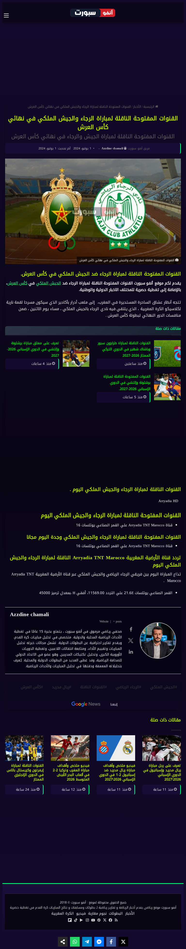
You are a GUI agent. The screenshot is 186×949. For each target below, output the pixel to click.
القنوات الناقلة (92, 687)
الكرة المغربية (62, 913)
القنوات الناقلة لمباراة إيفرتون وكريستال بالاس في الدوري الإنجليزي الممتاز (25, 772)
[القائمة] (9, 15)
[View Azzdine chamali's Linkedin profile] (131, 652)
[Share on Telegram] (87, 942)
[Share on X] (123, 942)
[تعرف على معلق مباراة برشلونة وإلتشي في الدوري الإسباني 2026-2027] (76, 353)
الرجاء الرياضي (127, 687)
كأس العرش (17, 283)
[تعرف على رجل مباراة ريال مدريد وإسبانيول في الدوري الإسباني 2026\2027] (161, 748)
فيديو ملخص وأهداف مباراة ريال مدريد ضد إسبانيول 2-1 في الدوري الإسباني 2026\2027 (117, 772)
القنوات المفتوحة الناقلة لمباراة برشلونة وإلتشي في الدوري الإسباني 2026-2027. (127, 382)
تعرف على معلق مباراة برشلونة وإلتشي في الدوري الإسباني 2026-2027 (33, 349)
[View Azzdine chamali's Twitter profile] (131, 640)
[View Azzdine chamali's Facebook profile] (131, 629)
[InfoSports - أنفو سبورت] (93, 12)
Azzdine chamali (112, 148)
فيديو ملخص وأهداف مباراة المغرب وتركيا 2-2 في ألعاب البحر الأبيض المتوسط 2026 (71, 772)
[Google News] (86, 704)
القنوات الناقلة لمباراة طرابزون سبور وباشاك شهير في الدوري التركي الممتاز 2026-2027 (124, 349)
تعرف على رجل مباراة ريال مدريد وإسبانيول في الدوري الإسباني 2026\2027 (162, 772)
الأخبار (137, 107)
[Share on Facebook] (111, 942)
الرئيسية (149, 107)
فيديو (81, 913)
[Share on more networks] (63, 942)
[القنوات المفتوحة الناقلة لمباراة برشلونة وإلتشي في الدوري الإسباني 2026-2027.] (167, 387)
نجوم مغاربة (97, 913)
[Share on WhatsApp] (75, 942)
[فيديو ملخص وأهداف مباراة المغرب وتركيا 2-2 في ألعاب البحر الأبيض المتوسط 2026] (70, 748)
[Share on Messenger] (99, 942)
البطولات (116, 913)
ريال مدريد (60, 687)
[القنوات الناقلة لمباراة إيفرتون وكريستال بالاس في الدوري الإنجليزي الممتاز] (24, 748)
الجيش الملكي (48, 283)
